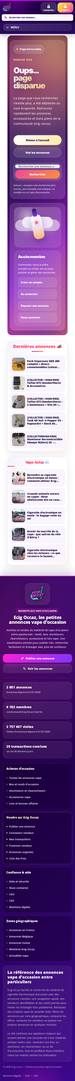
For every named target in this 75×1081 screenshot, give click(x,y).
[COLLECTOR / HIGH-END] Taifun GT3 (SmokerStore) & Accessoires (44, 383)
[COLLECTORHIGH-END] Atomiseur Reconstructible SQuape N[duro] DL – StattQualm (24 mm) (45, 439)
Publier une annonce (40, 658)
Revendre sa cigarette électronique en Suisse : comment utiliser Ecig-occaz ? (43, 478)
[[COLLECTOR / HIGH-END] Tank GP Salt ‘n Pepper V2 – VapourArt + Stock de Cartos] (18, 420)
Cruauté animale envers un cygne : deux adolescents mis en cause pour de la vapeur (44, 497)
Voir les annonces (37, 152)
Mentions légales (12, 1075)
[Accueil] (7, 7)
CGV (35, 1075)
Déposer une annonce (35, 305)
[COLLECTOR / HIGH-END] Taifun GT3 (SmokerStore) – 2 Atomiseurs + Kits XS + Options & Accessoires (45, 402)
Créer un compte (31, 282)
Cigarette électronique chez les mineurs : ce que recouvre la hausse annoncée (43, 553)
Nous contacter (30, 317)
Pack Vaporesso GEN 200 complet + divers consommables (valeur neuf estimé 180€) (43, 364)
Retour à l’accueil (37, 140)
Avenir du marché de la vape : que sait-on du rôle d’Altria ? (44, 534)
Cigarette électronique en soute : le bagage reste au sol (44, 515)
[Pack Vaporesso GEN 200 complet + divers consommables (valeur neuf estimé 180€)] (18, 364)
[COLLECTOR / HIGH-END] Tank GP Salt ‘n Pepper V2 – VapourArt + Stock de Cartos (45, 420)
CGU (27, 1075)
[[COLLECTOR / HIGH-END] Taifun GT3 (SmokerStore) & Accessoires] (18, 383)
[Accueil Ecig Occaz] (37, 594)
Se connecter (29, 294)
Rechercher (37, 174)
